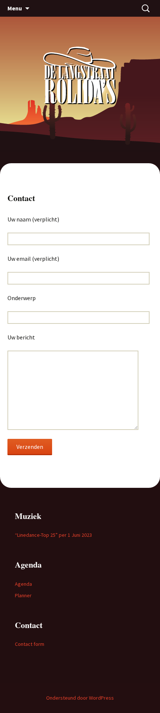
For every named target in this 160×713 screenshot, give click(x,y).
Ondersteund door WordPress (80, 697)
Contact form (29, 644)
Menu (14, 8)
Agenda (23, 584)
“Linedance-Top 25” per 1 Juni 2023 (53, 535)
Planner (23, 595)
